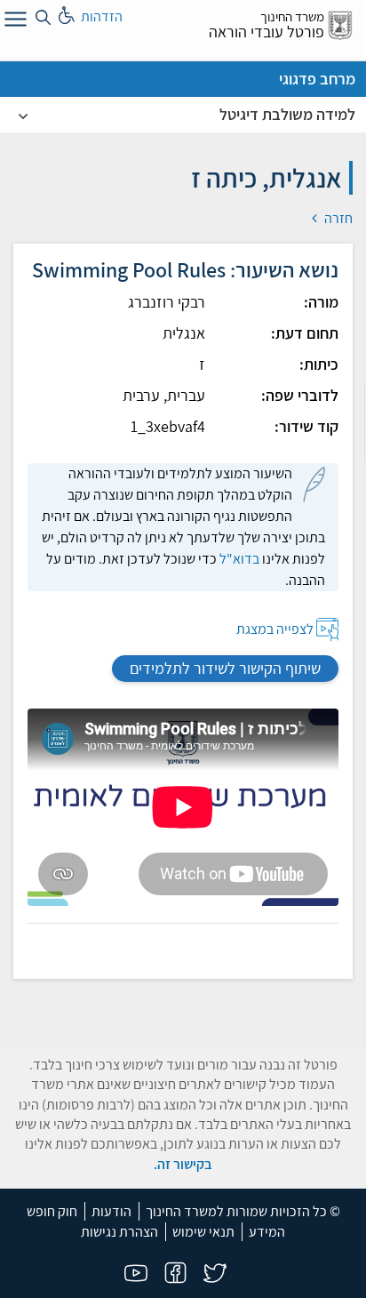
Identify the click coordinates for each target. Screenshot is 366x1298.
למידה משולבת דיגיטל (287, 114)
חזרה (337, 218)
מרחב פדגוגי (317, 78)
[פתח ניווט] (13, 22)
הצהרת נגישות (119, 1231)
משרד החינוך (292, 16)
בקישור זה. (183, 1164)
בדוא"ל (239, 558)
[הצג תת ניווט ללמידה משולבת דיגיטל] (23, 114)
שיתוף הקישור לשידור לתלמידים (225, 668)
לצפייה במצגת (275, 629)
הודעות (111, 1211)
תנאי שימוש (203, 1231)
